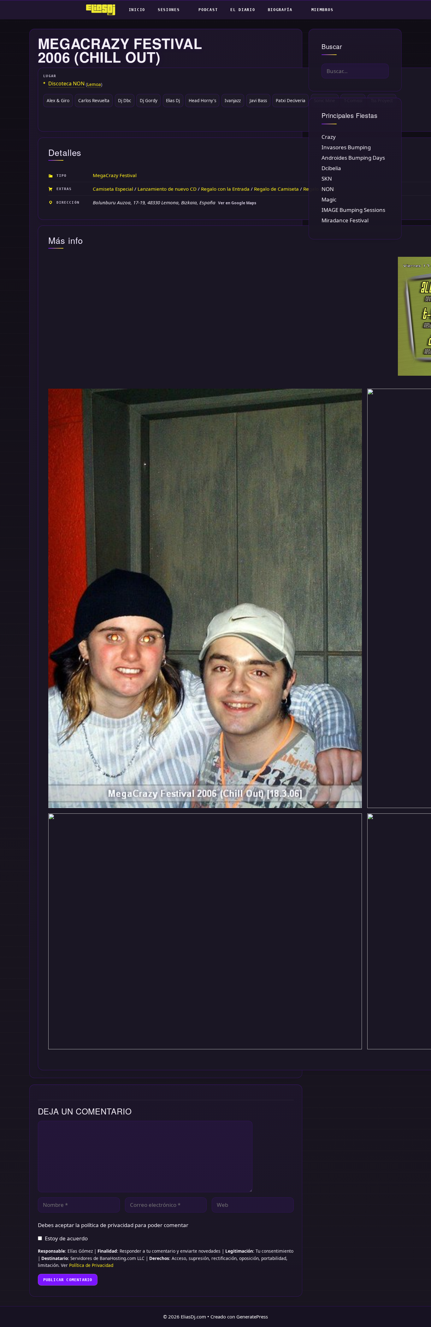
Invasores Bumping (346, 147)
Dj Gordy (148, 100)
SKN (327, 178)
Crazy (329, 136)
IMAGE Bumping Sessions (353, 209)
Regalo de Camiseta (276, 189)
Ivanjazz (233, 100)
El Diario (242, 10)
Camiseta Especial (113, 189)
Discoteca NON (66, 83)
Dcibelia (331, 168)
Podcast (208, 10)
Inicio (137, 10)
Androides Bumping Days (353, 157)
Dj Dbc (124, 100)
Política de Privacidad (91, 1265)
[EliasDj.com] (102, 9)
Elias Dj (173, 100)
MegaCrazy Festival (115, 175)
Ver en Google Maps (237, 203)
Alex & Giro (58, 100)
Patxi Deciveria (290, 100)
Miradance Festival (345, 220)
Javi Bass (258, 100)
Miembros (322, 10)
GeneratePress (252, 1316)
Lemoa (94, 84)
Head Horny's (202, 100)
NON (328, 189)
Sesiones (169, 10)
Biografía (280, 10)
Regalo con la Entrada (225, 189)
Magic (329, 199)
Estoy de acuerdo (66, 1238)
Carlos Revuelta (93, 100)
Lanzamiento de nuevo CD (167, 189)
